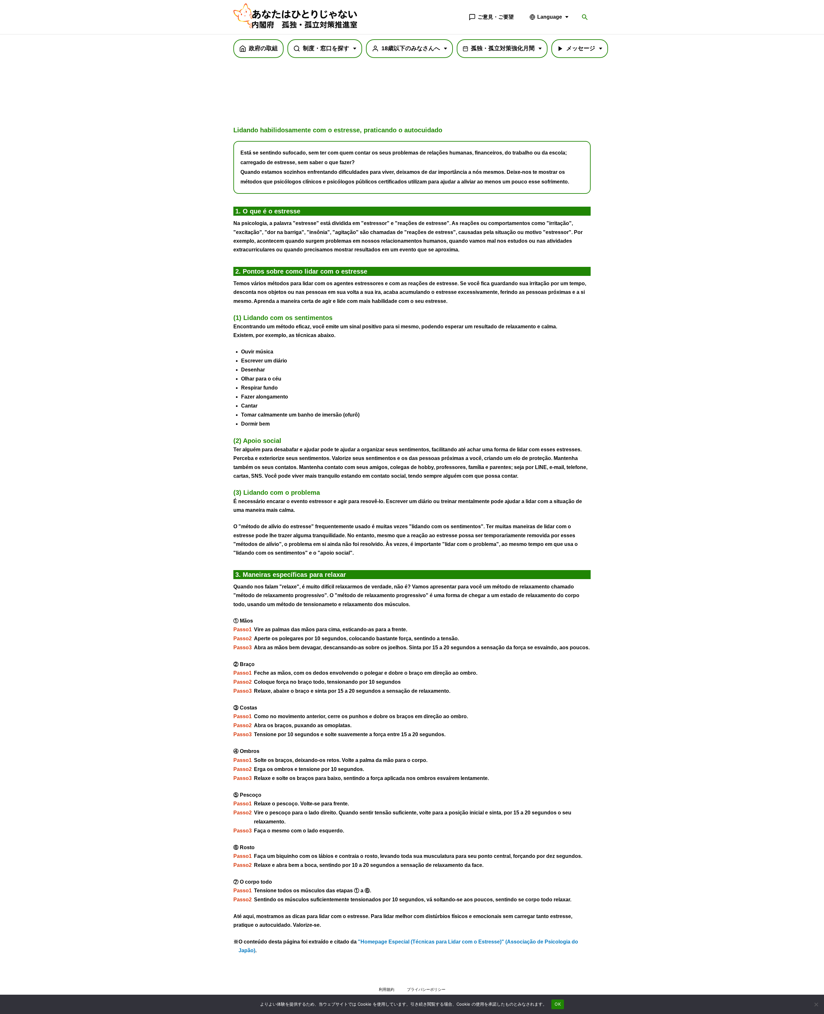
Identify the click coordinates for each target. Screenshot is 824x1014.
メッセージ (580, 48)
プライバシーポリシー (426, 989)
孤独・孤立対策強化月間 (503, 48)
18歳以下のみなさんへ (410, 48)
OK (558, 1004)
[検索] (585, 17)
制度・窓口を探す (326, 48)
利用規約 (386, 989)
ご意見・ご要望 (496, 17)
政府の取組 (263, 48)
